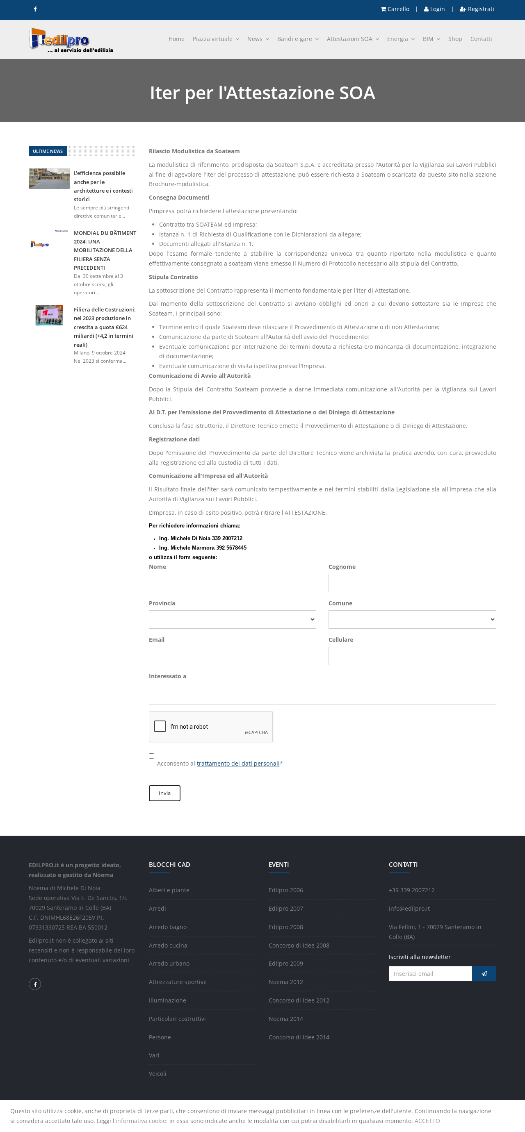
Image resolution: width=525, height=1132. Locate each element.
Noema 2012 (286, 982)
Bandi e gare (295, 39)
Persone (160, 1037)
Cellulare (341, 639)
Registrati (480, 9)
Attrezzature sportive (178, 982)
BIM (429, 39)
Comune (340, 603)
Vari (154, 1055)
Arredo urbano (169, 963)
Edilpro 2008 (286, 927)
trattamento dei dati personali (238, 763)
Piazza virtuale (213, 39)
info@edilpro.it (409, 908)
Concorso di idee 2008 (299, 945)
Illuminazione (167, 1000)
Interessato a (167, 676)
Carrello (397, 9)
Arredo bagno (168, 927)
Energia (398, 39)
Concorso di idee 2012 (299, 1000)
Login (437, 9)
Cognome (342, 567)
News (255, 39)
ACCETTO (427, 1121)
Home (177, 39)
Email (156, 639)
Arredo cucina (168, 945)
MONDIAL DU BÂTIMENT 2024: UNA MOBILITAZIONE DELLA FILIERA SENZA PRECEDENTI (105, 250)
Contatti (481, 39)
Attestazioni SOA (350, 39)
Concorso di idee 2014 (299, 1037)
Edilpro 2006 (286, 890)
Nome (157, 567)
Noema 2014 (286, 1019)
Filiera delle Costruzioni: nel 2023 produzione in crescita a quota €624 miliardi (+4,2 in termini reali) (105, 327)
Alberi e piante (169, 890)
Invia (165, 793)
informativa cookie (141, 1121)
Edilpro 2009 (286, 963)
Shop (455, 39)
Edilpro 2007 (286, 908)
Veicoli (158, 1073)
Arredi (157, 908)
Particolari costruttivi (177, 1019)
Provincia (162, 603)
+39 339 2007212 (412, 890)
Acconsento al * (220, 763)
